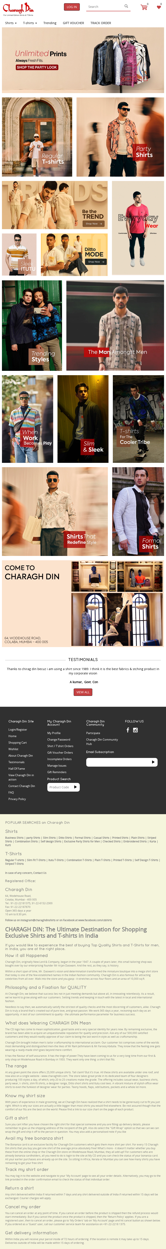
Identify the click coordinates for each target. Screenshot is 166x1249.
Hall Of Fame (16, 769)
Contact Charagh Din (21, 786)
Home (12, 736)
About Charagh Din (20, 756)
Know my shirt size (25, 1095)
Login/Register (17, 729)
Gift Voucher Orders (60, 752)
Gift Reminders (56, 772)
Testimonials (16, 762)
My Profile (54, 733)
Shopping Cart (17, 742)
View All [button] (83, 692)
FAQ (11, 792)
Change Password (58, 739)
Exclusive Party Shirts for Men (82, 841)
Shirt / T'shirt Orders (60, 746)
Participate (93, 733)
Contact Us (39, 872)
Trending (49, 23)
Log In (72, 7)
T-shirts (29, 23)
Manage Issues (56, 765)
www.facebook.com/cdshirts (95, 920)
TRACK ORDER (101, 23)
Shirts (9, 23)
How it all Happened (26, 955)
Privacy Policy (17, 799)
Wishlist (13, 749)
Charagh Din (18, 889)
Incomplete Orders (59, 759)
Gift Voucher (73, 23)
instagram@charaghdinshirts (38, 920)
